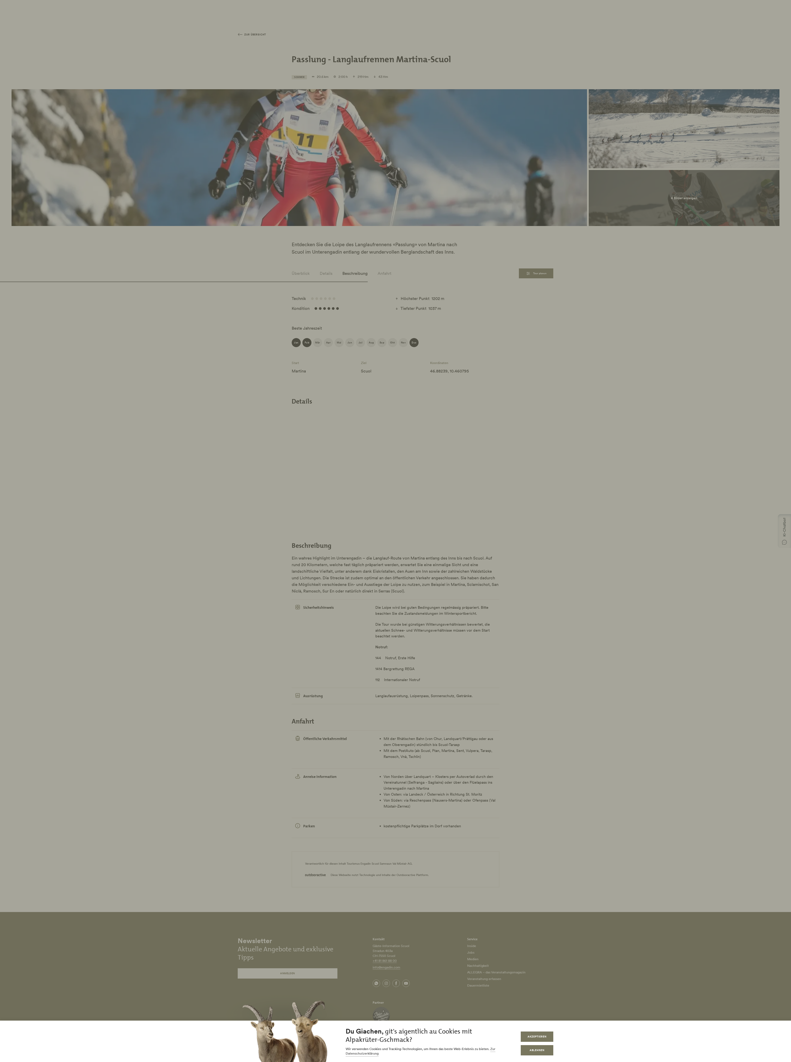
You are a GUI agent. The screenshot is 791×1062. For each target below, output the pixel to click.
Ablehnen (537, 1050)
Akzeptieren (537, 1036)
